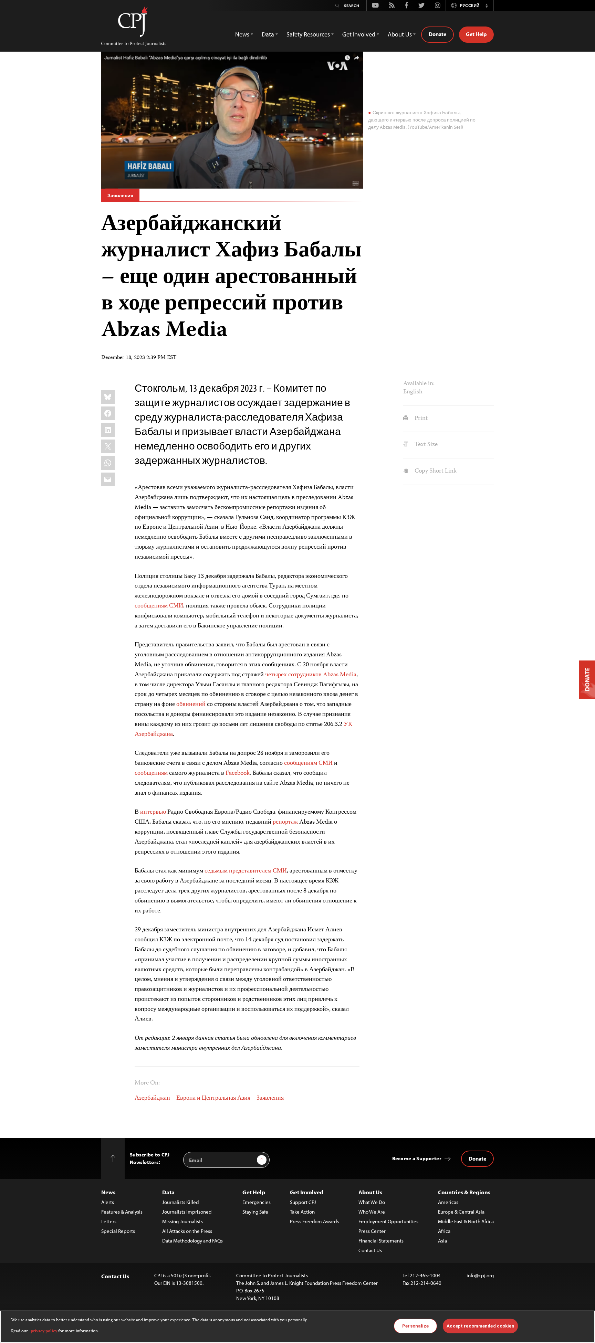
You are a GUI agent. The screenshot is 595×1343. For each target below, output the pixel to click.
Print (420, 418)
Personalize (415, 1326)
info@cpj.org (480, 1275)
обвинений (191, 704)
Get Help (476, 34)
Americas (448, 1202)
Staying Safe (255, 1211)
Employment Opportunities (388, 1221)
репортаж (285, 822)
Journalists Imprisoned (186, 1211)
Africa (444, 1231)
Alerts (107, 1202)
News (108, 1192)
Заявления (120, 195)
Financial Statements (381, 1240)
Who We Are (371, 1211)
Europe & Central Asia (461, 1211)
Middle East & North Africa (466, 1221)
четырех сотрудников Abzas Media (310, 675)
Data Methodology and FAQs (192, 1240)
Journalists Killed (180, 1202)
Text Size (425, 445)
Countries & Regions (464, 1192)
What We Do (371, 1202)
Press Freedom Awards (314, 1221)
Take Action (302, 1211)
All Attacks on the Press (187, 1231)
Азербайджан (152, 1098)
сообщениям (151, 606)
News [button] (242, 34)
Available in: (419, 384)
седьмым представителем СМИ (246, 871)
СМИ (176, 606)
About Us (370, 1192)
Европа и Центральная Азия (213, 1098)
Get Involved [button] (358, 34)
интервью (153, 812)
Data (168, 1192)
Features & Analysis (122, 1211)
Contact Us (370, 1250)
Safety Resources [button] (308, 34)
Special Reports (118, 1231)
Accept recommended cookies (480, 1326)
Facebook (238, 773)
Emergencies (256, 1202)
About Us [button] (400, 34)
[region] (297, 1326)
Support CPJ (303, 1202)
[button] (486, 5)
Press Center (372, 1231)
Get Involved (306, 1192)
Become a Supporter (416, 1158)
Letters (108, 1221)
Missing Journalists (182, 1221)
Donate (437, 34)
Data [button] (268, 34)
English (412, 392)
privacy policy (44, 1331)
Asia (442, 1240)
